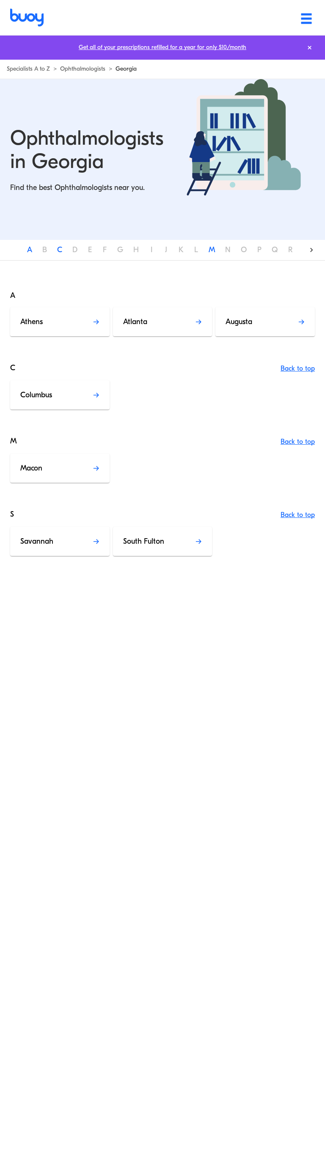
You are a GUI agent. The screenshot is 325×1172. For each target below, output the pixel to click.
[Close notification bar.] (309, 47)
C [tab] (59, 249)
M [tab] (212, 249)
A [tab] (29, 249)
